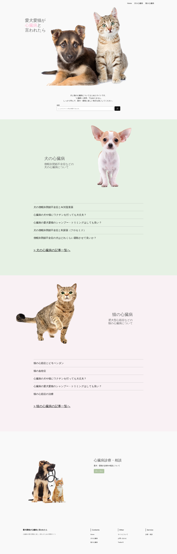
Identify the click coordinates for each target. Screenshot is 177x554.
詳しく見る (99, 471)
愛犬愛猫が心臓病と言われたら (35, 530)
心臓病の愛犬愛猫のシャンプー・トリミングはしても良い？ (68, 222)
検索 (58, 105)
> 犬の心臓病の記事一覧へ (52, 250)
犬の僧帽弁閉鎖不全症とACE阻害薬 (53, 207)
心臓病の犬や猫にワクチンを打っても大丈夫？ (60, 215)
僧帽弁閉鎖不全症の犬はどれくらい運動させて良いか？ (65, 238)
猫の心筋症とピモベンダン (49, 363)
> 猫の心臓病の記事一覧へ (52, 406)
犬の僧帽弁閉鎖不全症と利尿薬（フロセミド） (60, 230)
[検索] (117, 108)
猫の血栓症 (40, 371)
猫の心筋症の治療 (43, 394)
